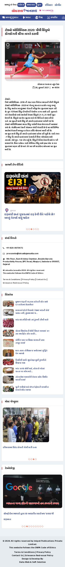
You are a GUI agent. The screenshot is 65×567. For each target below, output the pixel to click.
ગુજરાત (17, 210)
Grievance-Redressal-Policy (16, 283)
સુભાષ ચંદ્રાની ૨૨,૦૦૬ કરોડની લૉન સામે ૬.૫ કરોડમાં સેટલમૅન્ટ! (31, 303)
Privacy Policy (28, 279)
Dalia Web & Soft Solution (32, 562)
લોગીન (58, 5)
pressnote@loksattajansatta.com (22, 253)
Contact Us (41, 279)
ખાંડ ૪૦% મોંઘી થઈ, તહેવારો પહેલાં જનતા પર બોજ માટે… (30, 370)
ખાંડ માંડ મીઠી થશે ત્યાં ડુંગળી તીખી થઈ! (32, 319)
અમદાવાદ (31, 4)
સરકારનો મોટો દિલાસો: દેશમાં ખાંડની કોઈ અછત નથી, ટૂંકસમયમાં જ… (32, 312)
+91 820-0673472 (14, 248)
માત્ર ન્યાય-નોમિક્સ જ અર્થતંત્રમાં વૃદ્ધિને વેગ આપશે (31, 352)
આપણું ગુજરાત (11, 17)
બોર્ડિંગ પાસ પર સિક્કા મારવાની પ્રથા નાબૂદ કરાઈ (29, 341)
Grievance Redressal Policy (39, 555)
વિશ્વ (40, 17)
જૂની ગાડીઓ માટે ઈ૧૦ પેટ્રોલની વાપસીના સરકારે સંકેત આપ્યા (32, 388)
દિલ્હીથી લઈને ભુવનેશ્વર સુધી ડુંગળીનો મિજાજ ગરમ (30, 361)
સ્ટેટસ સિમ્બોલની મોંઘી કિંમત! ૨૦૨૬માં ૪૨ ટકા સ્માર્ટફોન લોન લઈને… (32, 332)
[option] (32, 60)
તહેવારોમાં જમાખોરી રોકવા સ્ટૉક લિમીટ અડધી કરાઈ (31, 378)
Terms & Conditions (12, 279)
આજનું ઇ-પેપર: (11, 4)
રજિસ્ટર (49, 5)
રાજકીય (54, 17)
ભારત (28, 17)
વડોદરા (21, 4)
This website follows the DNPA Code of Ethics (23, 273)
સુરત (39, 4)
